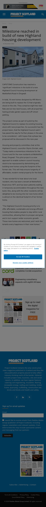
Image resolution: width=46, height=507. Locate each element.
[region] (23, 253)
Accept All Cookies (23, 257)
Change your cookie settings (23, 263)
